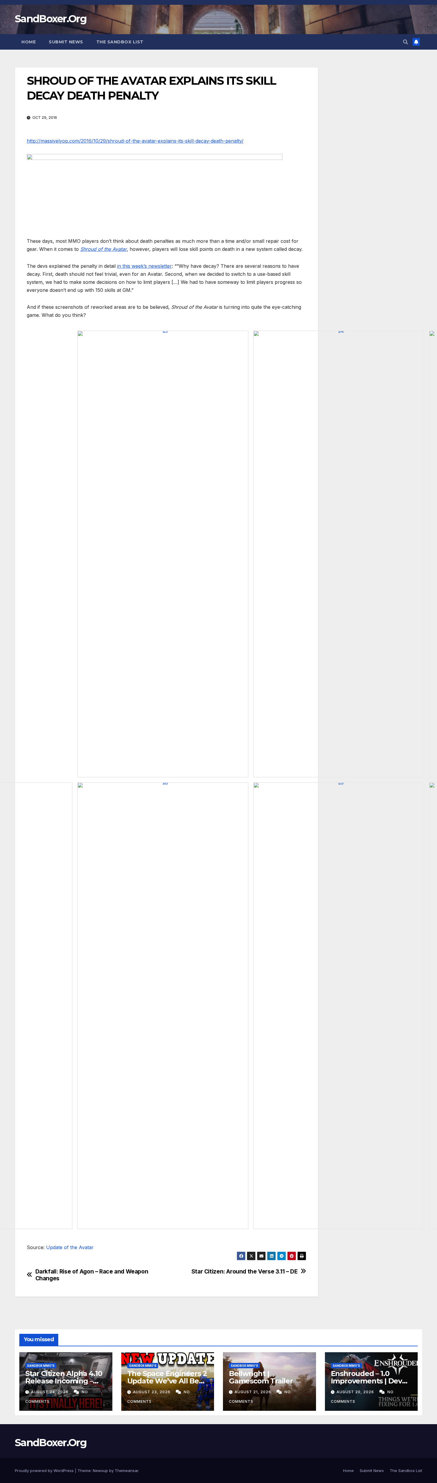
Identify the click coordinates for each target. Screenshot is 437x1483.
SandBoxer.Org (51, 18)
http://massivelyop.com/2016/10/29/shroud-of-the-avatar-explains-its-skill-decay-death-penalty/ (135, 141)
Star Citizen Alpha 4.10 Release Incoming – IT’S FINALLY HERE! (63, 1381)
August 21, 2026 (253, 1392)
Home (28, 42)
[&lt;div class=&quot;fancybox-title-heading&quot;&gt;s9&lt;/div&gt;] (338, 1005)
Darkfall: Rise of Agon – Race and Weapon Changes (91, 1275)
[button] (405, 42)
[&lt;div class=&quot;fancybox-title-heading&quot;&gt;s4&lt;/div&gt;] (338, 553)
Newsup (100, 1470)
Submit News (66, 42)
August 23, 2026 (152, 1392)
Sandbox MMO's (40, 1365)
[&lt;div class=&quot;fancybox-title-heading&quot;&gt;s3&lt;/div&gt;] (162, 553)
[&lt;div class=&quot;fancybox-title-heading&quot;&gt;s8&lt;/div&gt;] (162, 1005)
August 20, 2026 (356, 1392)
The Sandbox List (120, 42)
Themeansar (126, 1470)
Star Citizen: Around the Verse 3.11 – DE (244, 1271)
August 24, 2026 (50, 1392)
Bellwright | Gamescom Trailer (261, 1377)
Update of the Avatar (70, 1247)
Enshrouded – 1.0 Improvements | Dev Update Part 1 (366, 1381)
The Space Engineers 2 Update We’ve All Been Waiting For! (167, 1381)
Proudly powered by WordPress (45, 1470)
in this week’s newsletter (144, 266)
